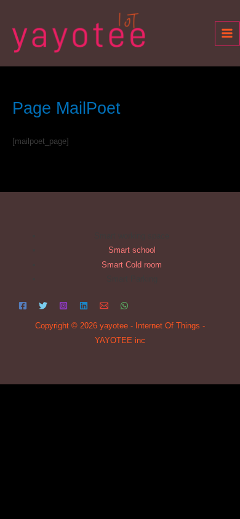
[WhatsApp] (124, 305)
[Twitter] (43, 305)
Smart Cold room (132, 264)
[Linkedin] (83, 305)
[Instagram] (63, 305)
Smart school (132, 250)
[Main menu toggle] (227, 33)
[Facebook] (22, 305)
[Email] (104, 305)
